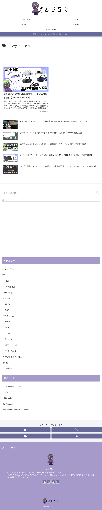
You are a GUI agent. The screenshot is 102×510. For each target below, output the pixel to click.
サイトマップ (8, 392)
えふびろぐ (51, 469)
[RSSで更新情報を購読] (76, 436)
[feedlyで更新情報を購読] (25, 436)
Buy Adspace (7, 404)
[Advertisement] (51, 55)
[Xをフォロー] (76, 429)
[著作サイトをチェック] (25, 429)
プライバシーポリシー (11, 386)
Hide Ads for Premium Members (15, 410)
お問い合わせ (8, 398)
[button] (97, 192)
